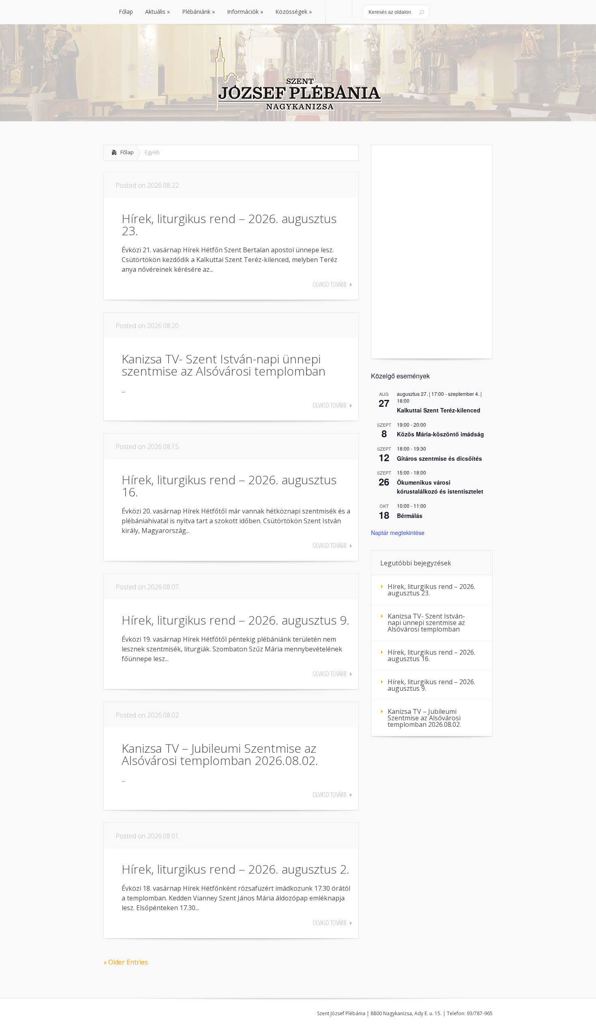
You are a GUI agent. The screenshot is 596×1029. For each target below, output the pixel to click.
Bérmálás (409, 515)
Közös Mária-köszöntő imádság (440, 434)
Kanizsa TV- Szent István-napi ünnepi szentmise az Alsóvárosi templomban (224, 364)
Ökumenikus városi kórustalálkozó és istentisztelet (440, 487)
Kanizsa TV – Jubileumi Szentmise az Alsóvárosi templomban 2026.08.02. (220, 754)
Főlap (127, 152)
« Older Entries (125, 962)
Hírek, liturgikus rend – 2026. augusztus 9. (235, 620)
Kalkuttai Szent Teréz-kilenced (438, 410)
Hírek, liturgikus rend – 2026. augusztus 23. (229, 224)
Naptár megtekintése (397, 532)
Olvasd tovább (330, 284)
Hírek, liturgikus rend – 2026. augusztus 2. (235, 869)
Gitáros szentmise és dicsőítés (439, 458)
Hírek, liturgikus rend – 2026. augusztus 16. (229, 485)
